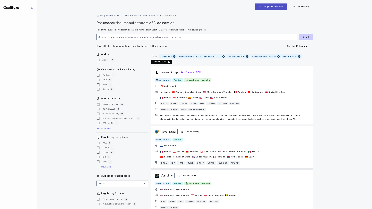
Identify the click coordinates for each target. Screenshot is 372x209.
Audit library (303, 7)
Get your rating (193, 132)
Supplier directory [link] (109, 15)
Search (306, 37)
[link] (232, 95)
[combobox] (194, 37)
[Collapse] (32, 8)
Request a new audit (274, 7)
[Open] (145, 183)
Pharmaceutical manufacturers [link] (141, 15)
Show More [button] (106, 128)
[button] (197, 80)
